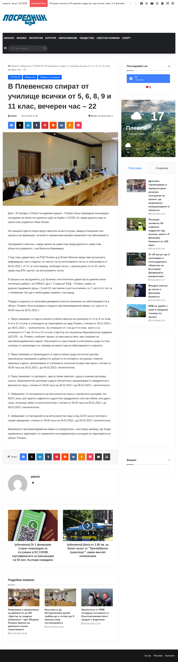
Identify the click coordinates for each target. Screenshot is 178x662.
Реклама (158, 655)
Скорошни (162, 168)
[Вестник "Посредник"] (25, 20)
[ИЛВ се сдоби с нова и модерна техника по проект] (136, 310)
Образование (68, 38)
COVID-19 (38, 66)
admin (14, 116)
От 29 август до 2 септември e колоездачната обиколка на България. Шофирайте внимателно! (159, 265)
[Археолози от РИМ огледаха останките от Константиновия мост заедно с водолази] (97, 597)
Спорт (126, 38)
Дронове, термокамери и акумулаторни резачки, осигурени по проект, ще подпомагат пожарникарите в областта (159, 196)
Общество (87, 38)
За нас (147, 655)
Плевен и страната (50, 77)
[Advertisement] (148, 390)
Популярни (135, 168)
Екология (36, 38)
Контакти (170, 655)
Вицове (131, 459)
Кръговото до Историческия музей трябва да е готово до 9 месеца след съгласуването (59, 616)
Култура (50, 38)
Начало (9, 38)
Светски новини (108, 38)
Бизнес (22, 38)
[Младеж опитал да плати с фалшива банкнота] (136, 290)
